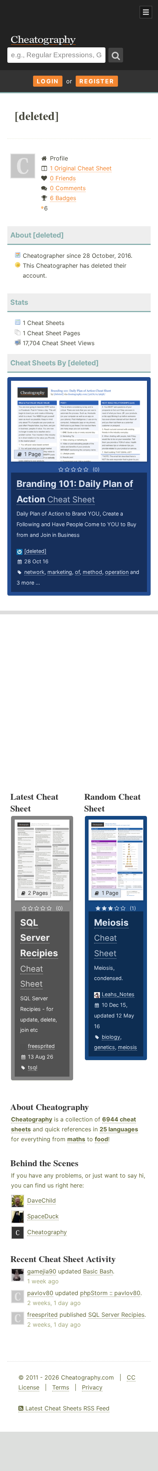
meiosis (127, 1047)
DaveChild (41, 1200)
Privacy (92, 1387)
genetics (104, 1047)
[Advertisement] (59, 12)
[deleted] (35, 551)
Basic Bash (98, 1271)
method (92, 572)
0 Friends (63, 178)
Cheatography (31, 1119)
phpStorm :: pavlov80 (110, 1293)
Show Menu (146, 12)
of (77, 572)
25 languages (119, 1129)
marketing (59, 572)
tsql (32, 1067)
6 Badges (63, 198)
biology (111, 1037)
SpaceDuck (43, 1216)
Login (48, 81)
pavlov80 (40, 1293)
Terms (60, 1387)
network (34, 572)
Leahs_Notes (118, 994)
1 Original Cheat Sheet (81, 168)
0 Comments (68, 188)
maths (76, 1139)
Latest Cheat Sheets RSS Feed (66, 1408)
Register (96, 81)
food (101, 1139)
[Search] (115, 55)
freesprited (41, 1046)
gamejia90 (41, 1271)
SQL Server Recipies (116, 1314)
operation (117, 572)
